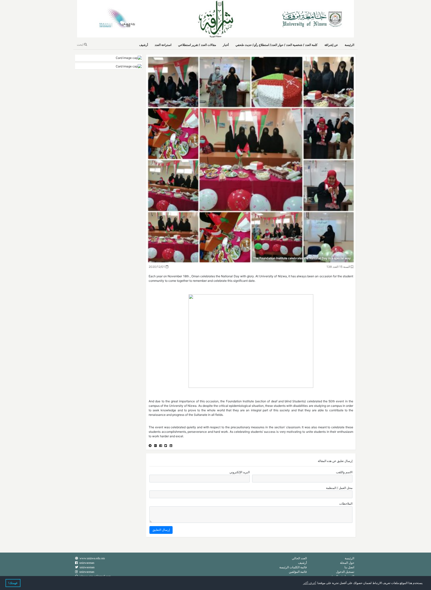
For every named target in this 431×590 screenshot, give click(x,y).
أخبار (226, 45)
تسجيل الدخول (345, 572)
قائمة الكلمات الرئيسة (293, 567)
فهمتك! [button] (12, 583)
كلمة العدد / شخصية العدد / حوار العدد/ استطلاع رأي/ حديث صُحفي (276, 45)
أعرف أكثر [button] (309, 583)
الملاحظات (345, 503)
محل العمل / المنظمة (339, 488)
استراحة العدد (163, 45)
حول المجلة (347, 563)
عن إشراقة (331, 45)
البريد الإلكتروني (239, 472)
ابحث (80, 44)
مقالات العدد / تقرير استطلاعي (197, 45)
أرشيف (143, 45)
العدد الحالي (299, 558)
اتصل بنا (349, 567)
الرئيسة (349, 45)
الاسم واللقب (344, 472)
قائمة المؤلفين (298, 572)
